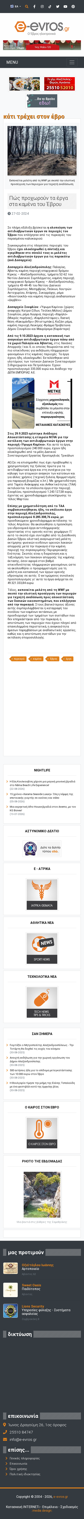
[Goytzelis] (42, 45)
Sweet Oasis (31, 1285)
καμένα (37, 658)
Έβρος (53, 658)
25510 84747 (21, 1432)
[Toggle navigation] (72, 62)
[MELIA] (42, 101)
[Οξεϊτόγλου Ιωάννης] (10, 1268)
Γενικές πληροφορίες (25, 1458)
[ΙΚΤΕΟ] (59, 83)
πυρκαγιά (19, 658)
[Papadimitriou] (24, 83)
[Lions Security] (10, 1310)
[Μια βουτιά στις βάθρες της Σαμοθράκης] (42, 1194)
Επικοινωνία (18, 1463)
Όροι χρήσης (18, 1469)
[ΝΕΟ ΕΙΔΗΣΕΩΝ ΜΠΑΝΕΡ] (46, 749)
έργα (68, 658)
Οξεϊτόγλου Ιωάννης (38, 1265)
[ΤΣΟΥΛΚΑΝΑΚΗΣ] (42, 403)
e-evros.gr (60, 1497)
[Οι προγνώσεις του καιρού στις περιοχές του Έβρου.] (42, 1133)
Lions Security (33, 1306)
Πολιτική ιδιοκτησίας (25, 1474)
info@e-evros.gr (23, 1439)
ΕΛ (16, 6)
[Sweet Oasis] (10, 1290)
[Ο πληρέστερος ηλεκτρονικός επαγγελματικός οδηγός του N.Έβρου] (42, 28)
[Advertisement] (42, 708)
